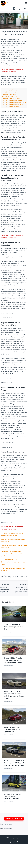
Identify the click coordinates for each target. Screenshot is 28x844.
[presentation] (14, 614)
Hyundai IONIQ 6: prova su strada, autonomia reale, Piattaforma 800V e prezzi (12, 554)
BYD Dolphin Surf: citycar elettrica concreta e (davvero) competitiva (12, 796)
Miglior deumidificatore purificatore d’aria (14, 102)
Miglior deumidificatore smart (10, 106)
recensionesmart (9, 632)
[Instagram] (13, 8)
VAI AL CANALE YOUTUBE (15, 818)
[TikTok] (19, 8)
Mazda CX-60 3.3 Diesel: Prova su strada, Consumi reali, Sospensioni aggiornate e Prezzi (13, 562)
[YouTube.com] (25, 8)
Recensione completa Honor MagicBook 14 (5, 588)
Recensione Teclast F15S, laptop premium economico (21, 588)
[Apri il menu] (26, 3)
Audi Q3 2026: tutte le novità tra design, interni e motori (13, 627)
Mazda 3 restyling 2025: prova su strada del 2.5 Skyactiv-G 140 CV (12, 729)
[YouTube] (17, 842)
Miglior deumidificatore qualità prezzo (13, 104)
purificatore (6, 181)
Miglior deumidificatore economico (12, 100)
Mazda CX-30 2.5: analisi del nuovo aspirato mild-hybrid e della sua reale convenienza (14, 763)
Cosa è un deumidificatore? (9, 90)
